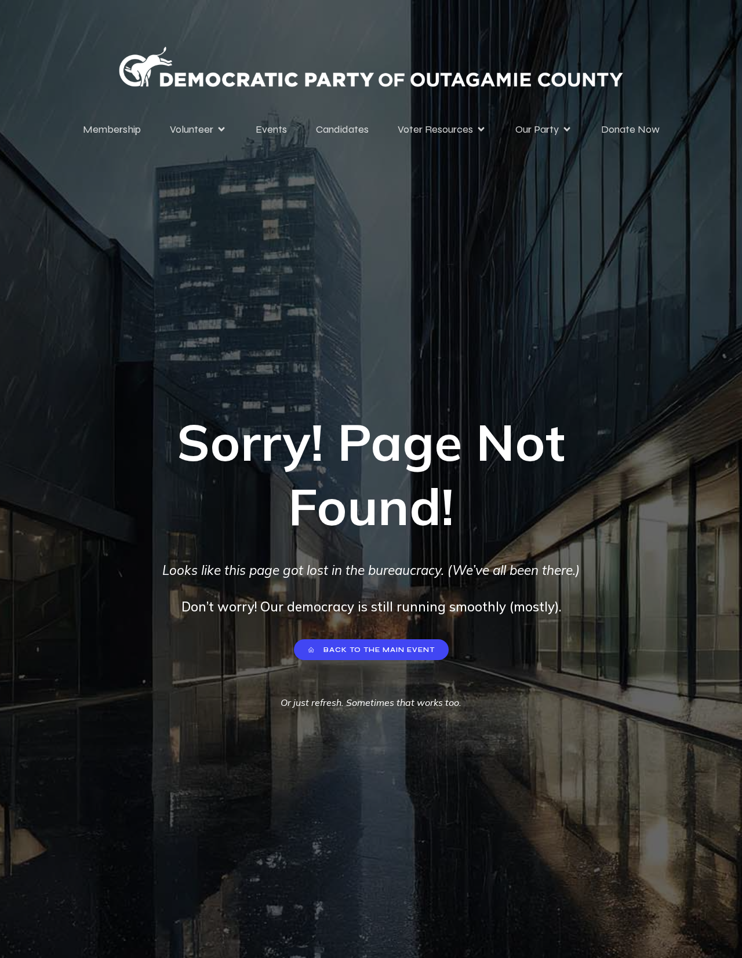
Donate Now (630, 129)
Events (271, 129)
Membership (112, 129)
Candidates (342, 129)
